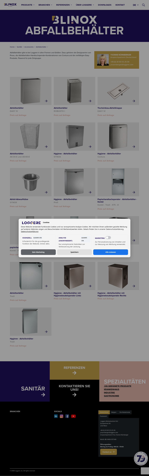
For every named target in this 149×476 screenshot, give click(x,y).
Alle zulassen (110, 252)
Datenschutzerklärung (29, 231)
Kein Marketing (38, 252)
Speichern (74, 252)
